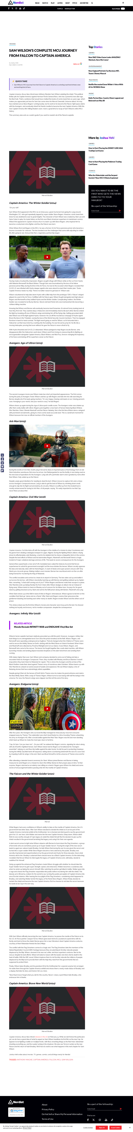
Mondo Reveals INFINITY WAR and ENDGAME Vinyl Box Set (43, 627)
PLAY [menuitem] (53, 3)
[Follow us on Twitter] (93, 1120)
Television (93, 80)
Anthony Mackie (25, 1060)
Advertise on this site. (16, 1115)
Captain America (41, 1060)
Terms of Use (47, 1119)
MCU (59, 1060)
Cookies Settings (88, 1127)
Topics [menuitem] (60, 9)
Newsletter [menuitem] (70, 9)
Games (91, 53)
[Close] (130, 1127)
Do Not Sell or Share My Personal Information (62, 1114)
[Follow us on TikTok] (112, 1120)
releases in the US (41, 1037)
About (44, 1104)
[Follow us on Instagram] (100, 1120)
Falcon (52, 1060)
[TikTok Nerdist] (24, 8)
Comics (92, 171)
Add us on (75, 64)
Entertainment (95, 66)
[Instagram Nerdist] (16, 8)
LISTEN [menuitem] (59, 3)
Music (91, 93)
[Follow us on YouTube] (106, 1120)
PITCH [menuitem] (74, 3)
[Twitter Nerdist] (12, 8)
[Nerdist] (16, 2)
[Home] (16, 1103)
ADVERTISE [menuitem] (84, 3)
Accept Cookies (115, 1127)
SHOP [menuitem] (67, 3)
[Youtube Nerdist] (20, 8)
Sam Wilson (67, 1060)
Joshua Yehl (14, 63)
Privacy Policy (48, 1109)
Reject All (101, 1127)
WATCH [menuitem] (45, 3)
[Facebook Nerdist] (9, 8)
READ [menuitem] (37, 3)
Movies (12, 44)
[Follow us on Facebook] (88, 1120)
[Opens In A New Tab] (16, 1110)
